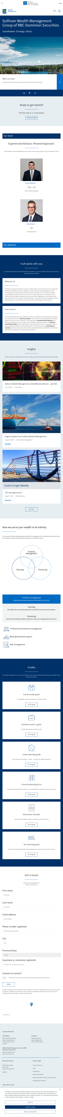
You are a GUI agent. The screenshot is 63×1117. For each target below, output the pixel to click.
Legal (34, 1068)
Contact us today (31, 117)
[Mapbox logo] (6, 1015)
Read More (8, 444)
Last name (7, 903)
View (60, 3)
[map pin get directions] (31, 1004)
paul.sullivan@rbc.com (8, 1040)
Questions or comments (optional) (19, 960)
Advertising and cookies (39, 1080)
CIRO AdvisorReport (38, 1074)
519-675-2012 (10, 1042)
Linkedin (4, 1043)
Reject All (30, 1102)
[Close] (60, 1089)
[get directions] (31, 1004)
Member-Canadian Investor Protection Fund (44, 1077)
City (4, 939)
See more (31, 509)
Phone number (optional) (14, 927)
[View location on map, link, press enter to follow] (31, 1006)
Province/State (9, 951)
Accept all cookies (30, 1107)
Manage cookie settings (30, 1111)
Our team (8, 136)
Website (4, 1072)
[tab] (31, 599)
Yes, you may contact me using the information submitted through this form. (29, 977)
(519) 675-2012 (9, 82)
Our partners (10, 245)
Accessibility (36, 1071)
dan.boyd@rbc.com (37, 1040)
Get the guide (31, 704)
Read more (8, 500)
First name (7, 891)
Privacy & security (37, 1065)
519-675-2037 (39, 1042)
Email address (9, 915)
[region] (31, 1006)
